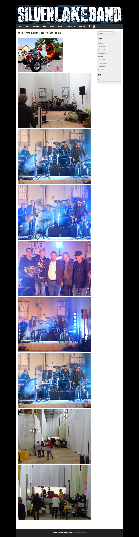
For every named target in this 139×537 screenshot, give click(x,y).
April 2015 (101, 70)
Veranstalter (70, 27)
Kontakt (60, 27)
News (44, 27)
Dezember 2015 (102, 66)
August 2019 (101, 50)
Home (20, 27)
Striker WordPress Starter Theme (62, 533)
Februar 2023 (102, 46)
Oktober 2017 (102, 60)
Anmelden (101, 80)
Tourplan (36, 27)
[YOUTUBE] (94, 26)
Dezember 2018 (102, 53)
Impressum (82, 27)
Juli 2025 (100, 43)
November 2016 (102, 63)
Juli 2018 (100, 56)
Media (52, 27)
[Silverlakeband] (69, 14)
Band (27, 27)
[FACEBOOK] (89, 26)
